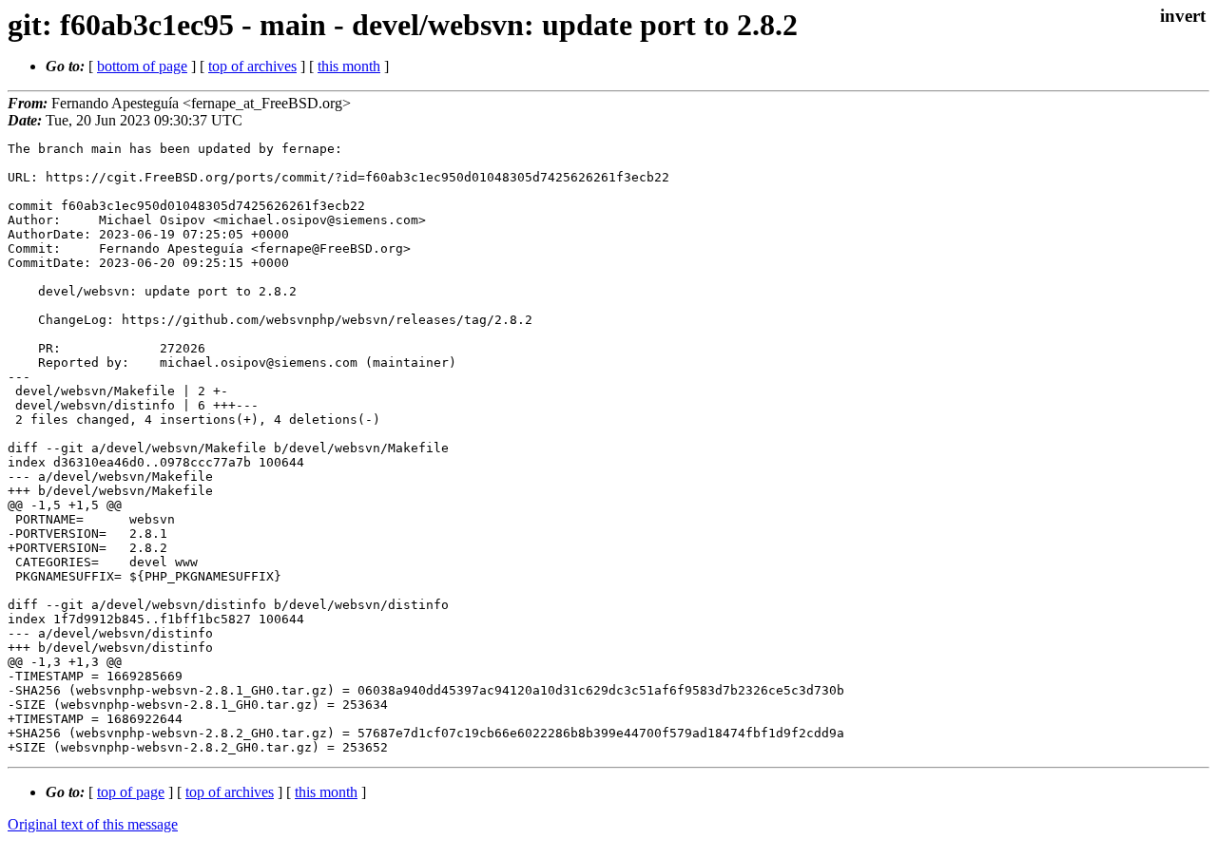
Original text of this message (93, 824)
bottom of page (142, 66)
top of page (130, 792)
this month (349, 66)
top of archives (252, 66)
